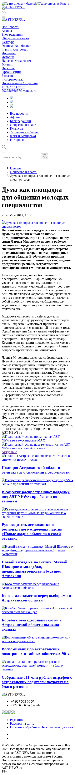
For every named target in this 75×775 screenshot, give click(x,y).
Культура (8, 42)
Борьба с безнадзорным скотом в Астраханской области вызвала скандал (32, 624)
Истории (8, 57)
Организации (11, 72)
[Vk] (11, 106)
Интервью (9, 53)
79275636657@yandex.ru (19, 90)
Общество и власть (15, 38)
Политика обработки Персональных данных (41, 727)
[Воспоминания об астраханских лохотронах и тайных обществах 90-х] (37, 641)
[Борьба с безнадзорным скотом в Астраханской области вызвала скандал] (37, 612)
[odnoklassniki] (11, 102)
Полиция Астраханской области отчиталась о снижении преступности (36, 469)
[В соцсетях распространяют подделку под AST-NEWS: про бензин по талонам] (37, 484)
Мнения (7, 64)
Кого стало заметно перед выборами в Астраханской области (36, 597)
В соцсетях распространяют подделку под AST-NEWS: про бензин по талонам (36, 496)
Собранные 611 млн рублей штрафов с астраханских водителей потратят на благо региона (37, 682)
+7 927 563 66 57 (13, 87)
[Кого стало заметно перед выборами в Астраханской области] (37, 587)
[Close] (3, 24)
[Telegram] (11, 98)
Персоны (8, 68)
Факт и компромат (15, 49)
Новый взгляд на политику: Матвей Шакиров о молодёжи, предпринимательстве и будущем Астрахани (34, 569)
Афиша (7, 30)
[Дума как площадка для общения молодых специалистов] (37, 226)
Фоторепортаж (12, 79)
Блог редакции (12, 34)
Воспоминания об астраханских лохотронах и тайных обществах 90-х (35, 651)
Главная (15, 168)
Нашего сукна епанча (17, 60)
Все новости (10, 27)
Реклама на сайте (22, 723)
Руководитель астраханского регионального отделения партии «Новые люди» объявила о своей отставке (32, 531)
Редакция (16, 720)
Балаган (7, 75)
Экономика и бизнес (16, 45)
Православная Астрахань (20, 83)
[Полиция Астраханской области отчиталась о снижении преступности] (37, 459)
